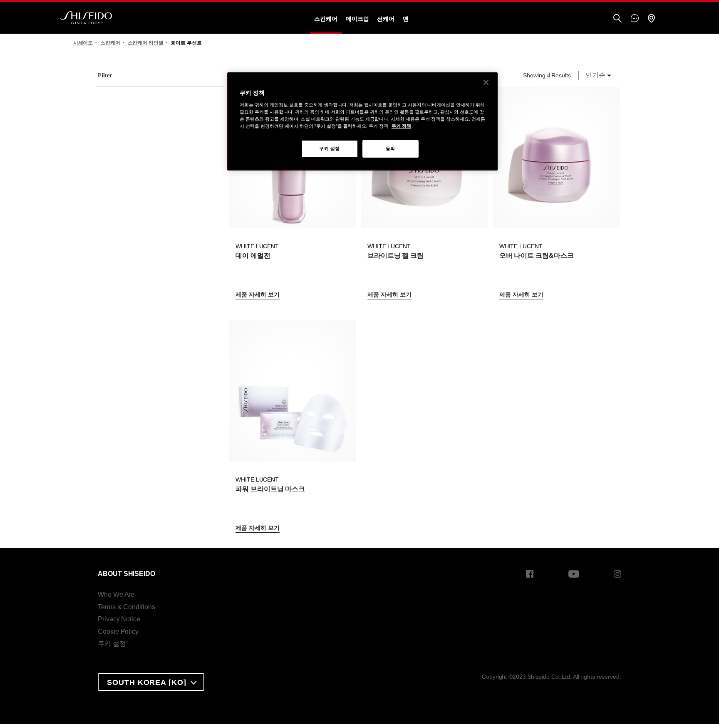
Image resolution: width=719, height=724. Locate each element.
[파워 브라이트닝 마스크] (292, 391)
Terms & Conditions (126, 606)
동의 (390, 148)
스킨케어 (325, 18)
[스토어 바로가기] (651, 19)
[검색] (617, 19)
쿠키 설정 (112, 643)
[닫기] (486, 82)
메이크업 (357, 18)
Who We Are (116, 594)
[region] (362, 121)
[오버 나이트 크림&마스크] (556, 157)
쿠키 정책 (401, 126)
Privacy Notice (119, 619)
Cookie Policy (118, 631)
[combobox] (596, 75)
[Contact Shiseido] (635, 18)
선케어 (385, 18)
